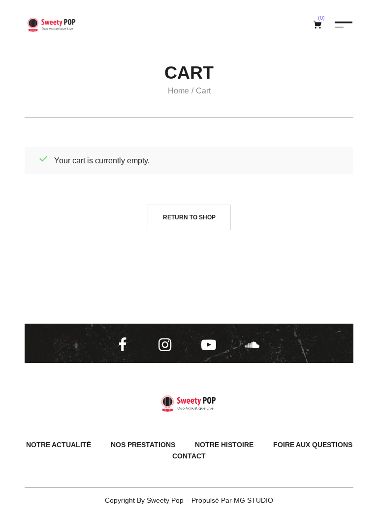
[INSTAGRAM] (167, 344)
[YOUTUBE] (210, 344)
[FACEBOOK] (124, 344)
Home (178, 91)
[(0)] (319, 25)
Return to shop (189, 217)
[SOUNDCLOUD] (254, 344)
